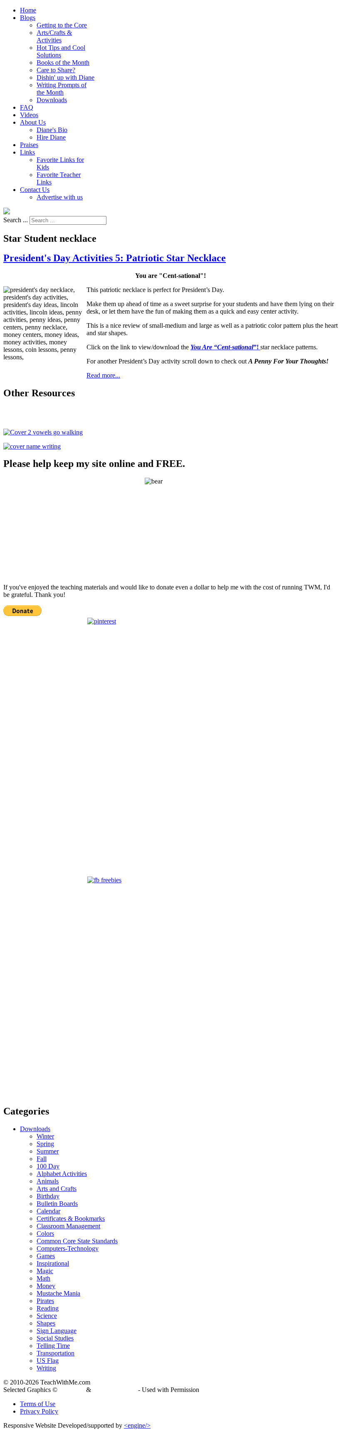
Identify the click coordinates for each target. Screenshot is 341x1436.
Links (27, 152)
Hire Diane (51, 137)
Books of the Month (63, 62)
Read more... (103, 375)
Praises (29, 144)
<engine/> (137, 1425)
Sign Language (57, 1330)
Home (28, 10)
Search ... (15, 219)
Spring (45, 1143)
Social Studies (55, 1338)
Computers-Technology (68, 1248)
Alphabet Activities (62, 1173)
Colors (45, 1233)
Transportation (55, 1353)
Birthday (48, 1196)
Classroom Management (68, 1226)
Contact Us (34, 189)
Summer (48, 1151)
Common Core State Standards (77, 1241)
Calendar (48, 1211)
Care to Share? (56, 70)
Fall (42, 1158)
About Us (33, 122)
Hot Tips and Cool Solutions (61, 51)
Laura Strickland (114, 1389)
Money (46, 1285)
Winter (45, 1136)
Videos (29, 114)
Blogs (27, 17)
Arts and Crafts (57, 1188)
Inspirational (53, 1263)
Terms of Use (37, 1403)
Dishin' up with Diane (65, 77)
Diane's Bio (52, 129)
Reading (48, 1308)
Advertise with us (60, 197)
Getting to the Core (62, 25)
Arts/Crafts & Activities (54, 36)
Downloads (52, 99)
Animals (48, 1181)
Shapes (46, 1323)
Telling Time (53, 1345)
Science (47, 1315)
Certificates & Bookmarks (71, 1218)
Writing (46, 1368)
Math (43, 1278)
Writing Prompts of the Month (61, 88)
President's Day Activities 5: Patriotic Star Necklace (114, 258)
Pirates (45, 1300)
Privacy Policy (39, 1411)
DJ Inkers (71, 1389)
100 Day (48, 1166)
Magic (45, 1270)
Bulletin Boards (57, 1203)
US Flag (48, 1360)
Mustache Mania (58, 1293)
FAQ (26, 107)
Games (46, 1255)
